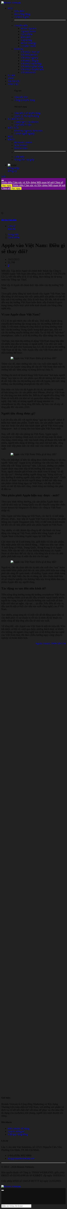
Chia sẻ (11, 226)
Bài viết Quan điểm (8, 220)
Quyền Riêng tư (16, 1131)
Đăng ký (12, 171)
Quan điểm (13, 237)
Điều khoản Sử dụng (18, 1128)
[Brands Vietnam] (10, 2)
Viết (3, 176)
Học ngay (6, 185)
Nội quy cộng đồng (18, 1134)
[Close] (2, 180)
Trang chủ (13, 234)
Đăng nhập (13, 168)
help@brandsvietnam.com (21, 1158)
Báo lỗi (11, 229)
